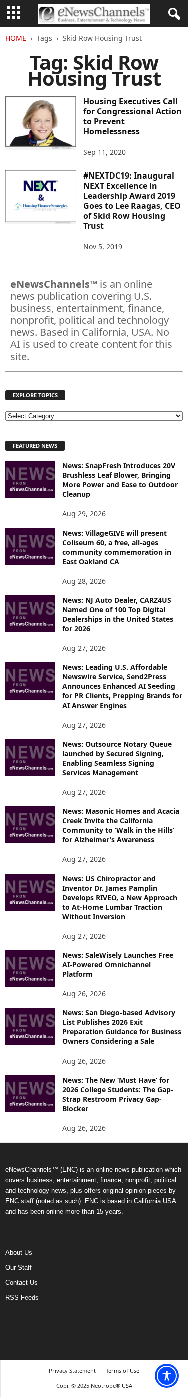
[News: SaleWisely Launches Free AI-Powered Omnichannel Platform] (30, 969)
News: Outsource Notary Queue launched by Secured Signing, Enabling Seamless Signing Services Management (117, 758)
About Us (18, 1252)
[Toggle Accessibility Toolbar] (167, 1376)
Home (15, 38)
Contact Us (21, 1282)
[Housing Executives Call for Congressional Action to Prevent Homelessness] (40, 123)
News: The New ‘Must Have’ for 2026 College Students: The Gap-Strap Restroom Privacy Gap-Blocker (117, 1094)
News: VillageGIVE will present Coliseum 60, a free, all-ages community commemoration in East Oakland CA (116, 547)
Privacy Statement (72, 1370)
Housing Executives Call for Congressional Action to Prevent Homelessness (132, 116)
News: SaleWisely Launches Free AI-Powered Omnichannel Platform (117, 964)
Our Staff (18, 1267)
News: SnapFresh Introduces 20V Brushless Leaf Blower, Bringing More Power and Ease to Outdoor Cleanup (120, 480)
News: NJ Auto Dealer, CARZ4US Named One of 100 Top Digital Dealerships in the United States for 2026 (117, 614)
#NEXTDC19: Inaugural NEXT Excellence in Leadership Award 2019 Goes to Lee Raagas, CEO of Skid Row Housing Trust (132, 200)
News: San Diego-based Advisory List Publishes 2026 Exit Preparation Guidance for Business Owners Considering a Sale (121, 1027)
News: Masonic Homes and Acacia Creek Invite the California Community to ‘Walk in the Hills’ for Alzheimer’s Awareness (120, 825)
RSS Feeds (22, 1297)
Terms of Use (122, 1370)
